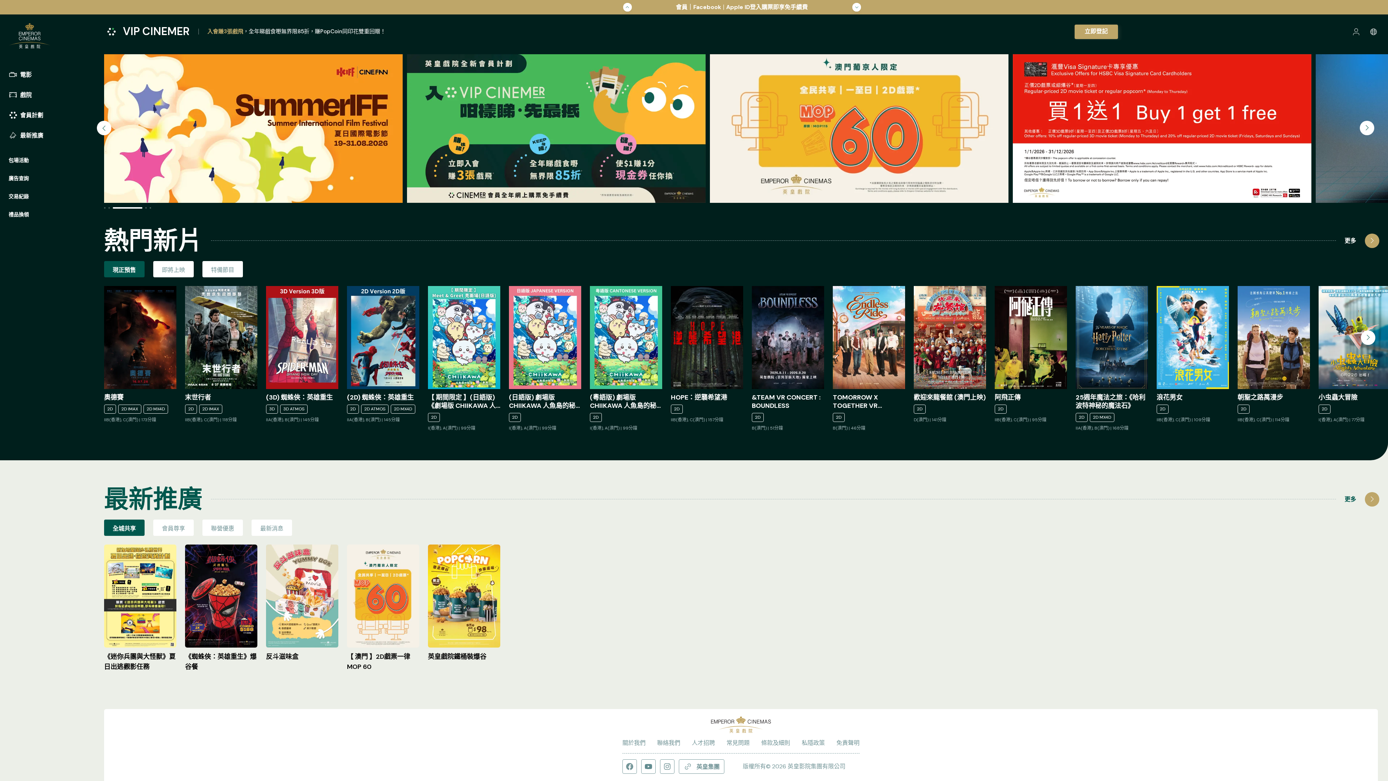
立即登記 (1096, 31)
